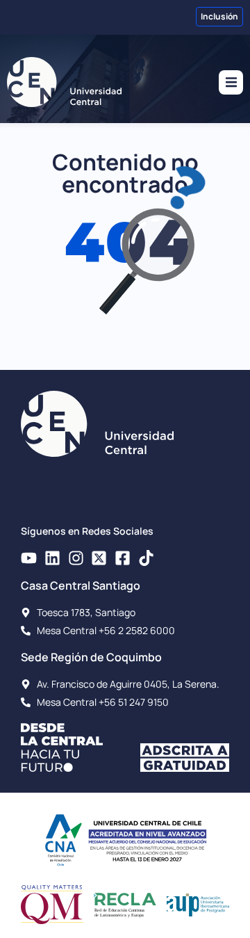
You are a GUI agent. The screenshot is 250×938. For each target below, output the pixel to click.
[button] (231, 82)
